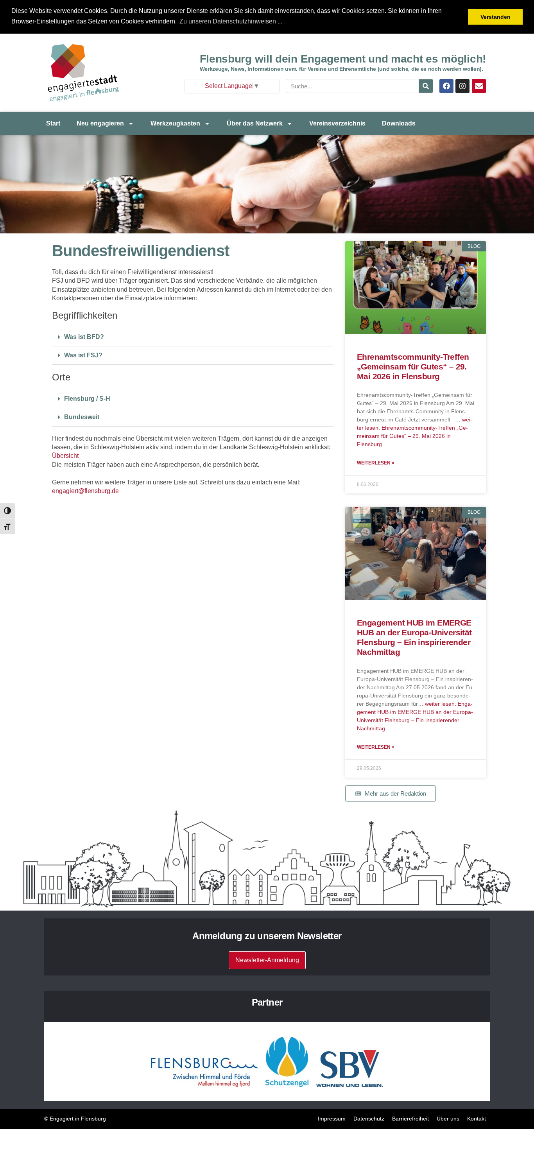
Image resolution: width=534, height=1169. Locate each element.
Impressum (332, 1118)
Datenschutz (368, 1118)
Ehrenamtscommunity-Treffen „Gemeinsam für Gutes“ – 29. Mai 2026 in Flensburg (413, 366)
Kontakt (476, 1118)
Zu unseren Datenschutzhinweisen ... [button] (230, 21)
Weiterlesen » (375, 463)
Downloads (399, 123)
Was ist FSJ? (83, 355)
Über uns (448, 1118)
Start (53, 123)
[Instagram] (462, 86)
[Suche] (426, 86)
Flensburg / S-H (87, 398)
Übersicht (65, 455)
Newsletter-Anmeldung (267, 960)
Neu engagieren (100, 123)
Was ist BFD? (84, 336)
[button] (192, 337)
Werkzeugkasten (175, 123)
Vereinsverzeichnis (337, 123)
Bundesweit (81, 417)
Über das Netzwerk (255, 123)
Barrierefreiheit (410, 1118)
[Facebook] (446, 86)
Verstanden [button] (495, 17)
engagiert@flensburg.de (85, 491)
